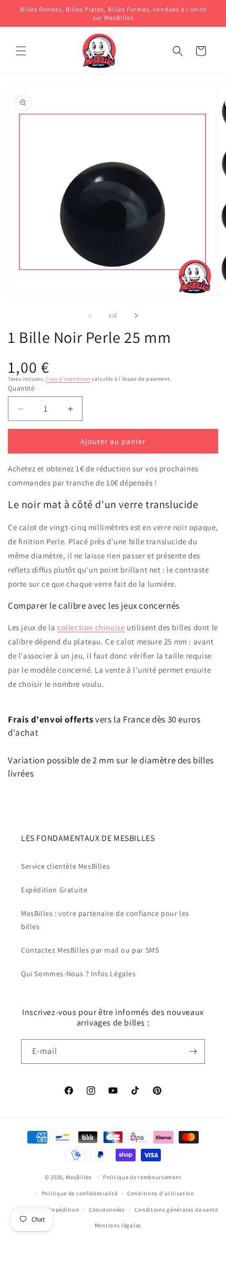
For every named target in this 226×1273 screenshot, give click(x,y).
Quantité (21, 388)
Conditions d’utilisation (160, 1193)
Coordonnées (107, 1209)
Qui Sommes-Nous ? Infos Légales (78, 973)
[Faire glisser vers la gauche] (89, 315)
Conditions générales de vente (176, 1209)
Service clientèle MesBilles (65, 866)
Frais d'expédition (68, 378)
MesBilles (78, 1177)
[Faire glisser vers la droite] (136, 315)
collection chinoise (91, 627)
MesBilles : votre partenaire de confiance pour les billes (105, 920)
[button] (21, 50)
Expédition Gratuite (54, 889)
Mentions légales (118, 1225)
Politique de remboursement (142, 1177)
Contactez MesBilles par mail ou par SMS (90, 950)
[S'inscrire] (192, 1051)
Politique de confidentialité (80, 1193)
